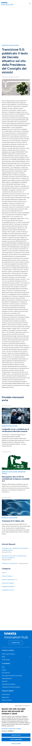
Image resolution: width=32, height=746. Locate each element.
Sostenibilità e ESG (8, 590)
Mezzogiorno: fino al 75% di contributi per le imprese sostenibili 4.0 (15, 479)
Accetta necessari (16, 739)
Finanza (4, 670)
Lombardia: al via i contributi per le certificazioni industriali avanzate (15, 430)
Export (4, 572)
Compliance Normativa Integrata (11, 687)
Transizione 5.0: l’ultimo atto (13, 521)
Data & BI (4, 681)
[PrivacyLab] (10, 731)
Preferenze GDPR (16, 743)
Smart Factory (6, 694)
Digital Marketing (7, 678)
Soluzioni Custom (7, 700)
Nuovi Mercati (6, 673)
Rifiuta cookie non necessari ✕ (22, 705)
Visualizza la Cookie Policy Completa (11, 728)
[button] (30, 3)
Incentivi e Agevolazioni (10, 45)
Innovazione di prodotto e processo (12, 675)
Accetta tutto (16, 735)
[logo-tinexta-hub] (7, 3)
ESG (3, 667)
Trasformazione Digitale (8, 684)
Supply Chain (5, 697)
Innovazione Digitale (8, 583)
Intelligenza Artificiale (8, 586)
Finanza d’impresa (7, 576)
